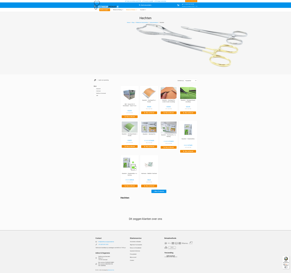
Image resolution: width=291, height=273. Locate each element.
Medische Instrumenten (142, 22)
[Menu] (288, 257)
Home (128, 22)
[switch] (286, 267)
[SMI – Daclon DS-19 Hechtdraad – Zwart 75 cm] (130, 95)
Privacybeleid (133, 254)
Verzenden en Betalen (135, 241)
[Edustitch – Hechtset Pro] (149, 127)
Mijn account (133, 257)
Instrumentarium (154, 22)
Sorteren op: (181, 80)
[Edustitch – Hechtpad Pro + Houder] (149, 93)
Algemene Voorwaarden (136, 244)
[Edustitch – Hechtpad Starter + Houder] (130, 127)
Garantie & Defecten (135, 251)
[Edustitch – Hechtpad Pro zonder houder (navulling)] (169, 93)
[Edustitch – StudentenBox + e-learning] (130, 164)
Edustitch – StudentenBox (188, 139)
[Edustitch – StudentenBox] (188, 129)
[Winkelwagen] (178, 5)
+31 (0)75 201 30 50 (103, 244)
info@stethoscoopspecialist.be (106, 241)
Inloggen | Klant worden (192, 0)
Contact (132, 260)
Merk (95, 86)
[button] (109, 9)
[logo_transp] (97, 5)
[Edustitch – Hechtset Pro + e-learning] (169, 128)
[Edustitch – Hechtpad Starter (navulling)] (188, 93)
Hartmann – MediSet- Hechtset (149, 173)
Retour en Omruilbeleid (135, 248)
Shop (133, 22)
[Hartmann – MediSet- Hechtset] (149, 164)
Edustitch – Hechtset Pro (149, 134)
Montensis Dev (111, 270)
